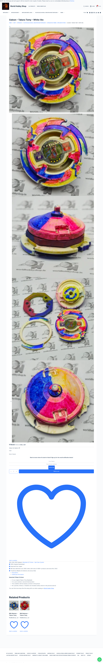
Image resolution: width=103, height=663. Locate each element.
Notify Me (51, 467)
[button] (10, 26)
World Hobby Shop (18, 6)
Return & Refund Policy (25, 655)
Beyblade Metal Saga (27, 12)
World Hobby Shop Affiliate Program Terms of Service (63, 655)
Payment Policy (80, 653)
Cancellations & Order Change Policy (65, 653)
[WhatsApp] (100, 12)
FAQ (78, 655)
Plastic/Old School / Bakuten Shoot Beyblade (46, 12)
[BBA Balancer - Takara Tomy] (24, 605)
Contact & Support (31, 653)
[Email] (98, 12)
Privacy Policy (89, 653)
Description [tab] (15, 572)
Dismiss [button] (72, 1)
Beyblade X (5, 12)
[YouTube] (91, 12)
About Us (83, 655)
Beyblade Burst (15, 12)
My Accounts (9, 653)
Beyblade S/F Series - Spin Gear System (33, 562)
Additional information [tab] (18, 574)
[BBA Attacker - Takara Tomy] (14, 605)
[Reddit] (96, 12)
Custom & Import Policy (12, 655)
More (62, 12)
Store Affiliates (42, 653)
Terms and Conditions (20, 653)
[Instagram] (89, 12)
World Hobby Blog (41, 6)
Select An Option (13, 448)
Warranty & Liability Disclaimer (40, 655)
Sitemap (89, 655)
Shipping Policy (51, 653)
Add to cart (56, 471)
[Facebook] (94, 12)
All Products (32, 6)
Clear (10, 450)
